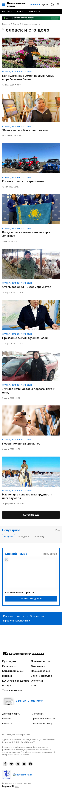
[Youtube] (24, 764)
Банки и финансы (12, 670)
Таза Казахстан (12, 690)
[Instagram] (30, 764)
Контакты (22, 616)
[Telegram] (17, 764)
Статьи (16, 24)
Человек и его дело (31, 24)
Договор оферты (11, 713)
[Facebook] (5, 764)
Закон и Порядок (41, 675)
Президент (9, 661)
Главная (6, 24)
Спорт (35, 685)
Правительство (41, 661)
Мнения (7, 675)
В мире (6, 685)
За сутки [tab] (8, 536)
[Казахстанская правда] (16, 4)
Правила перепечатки (16, 620)
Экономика (38, 666)
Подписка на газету (42, 723)
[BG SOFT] (16, 784)
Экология (37, 680)
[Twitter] (11, 764)
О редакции (37, 616)
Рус (43, 4)
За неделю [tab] (23, 536)
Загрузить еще (31, 515)
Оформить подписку (31, 598)
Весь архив (50, 553)
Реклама (8, 616)
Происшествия (40, 670)
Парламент (9, 666)
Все (57, 530)
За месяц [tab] (38, 536)
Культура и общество (15, 680)
